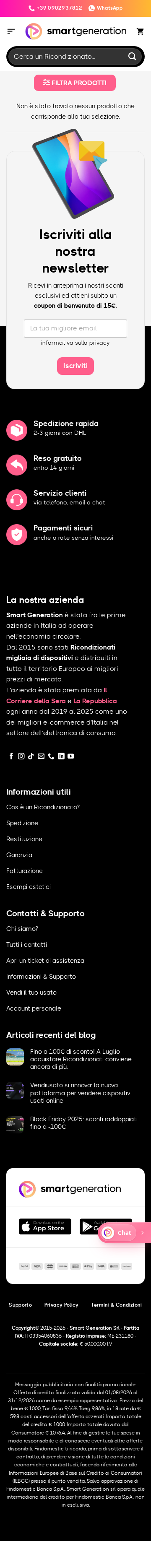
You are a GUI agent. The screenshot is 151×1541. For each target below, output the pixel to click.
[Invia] (132, 56)
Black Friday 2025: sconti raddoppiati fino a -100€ (84, 1123)
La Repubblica (95, 701)
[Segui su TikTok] (31, 756)
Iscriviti (75, 365)
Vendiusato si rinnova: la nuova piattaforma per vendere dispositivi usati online (81, 1093)
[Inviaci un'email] (41, 756)
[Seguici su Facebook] (11, 756)
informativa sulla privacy (75, 343)
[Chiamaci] (51, 756)
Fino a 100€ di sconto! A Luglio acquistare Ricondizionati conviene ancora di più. (81, 1059)
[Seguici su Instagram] (21, 756)
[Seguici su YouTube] (71, 756)
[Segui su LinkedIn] (61, 756)
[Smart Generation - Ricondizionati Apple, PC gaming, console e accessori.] (75, 31)
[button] (11, 31)
